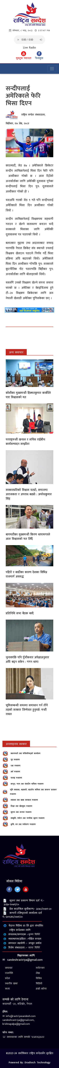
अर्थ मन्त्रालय (15, 771)
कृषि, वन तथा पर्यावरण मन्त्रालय (23, 824)
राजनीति (9, 973)
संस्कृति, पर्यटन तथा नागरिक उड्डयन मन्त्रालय (27, 818)
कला (7, 989)
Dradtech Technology (37, 1062)
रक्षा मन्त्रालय (15, 765)
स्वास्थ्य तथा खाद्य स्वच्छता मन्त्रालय (24, 800)
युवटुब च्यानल (23, 58)
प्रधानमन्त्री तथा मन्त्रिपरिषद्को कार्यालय (25, 753)
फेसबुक (39, 58)
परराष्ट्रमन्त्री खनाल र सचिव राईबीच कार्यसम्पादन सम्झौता (25, 441)
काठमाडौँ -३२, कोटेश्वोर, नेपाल (17, 1004)
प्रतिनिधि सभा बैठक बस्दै (20, 613)
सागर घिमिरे (34, 947)
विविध (39, 978)
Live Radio (29, 48)
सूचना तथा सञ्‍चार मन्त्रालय (21, 812)
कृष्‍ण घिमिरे (34, 934)
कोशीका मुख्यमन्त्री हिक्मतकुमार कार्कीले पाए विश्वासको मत (28, 395)
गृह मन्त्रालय (15, 759)
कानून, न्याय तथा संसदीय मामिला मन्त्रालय (27, 783)
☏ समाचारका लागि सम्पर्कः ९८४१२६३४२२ (23, 1037)
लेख (38, 973)
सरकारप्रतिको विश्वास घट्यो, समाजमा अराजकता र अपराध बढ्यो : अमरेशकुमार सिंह (29, 494)
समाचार (8, 968)
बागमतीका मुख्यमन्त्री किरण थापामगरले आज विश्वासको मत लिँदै (28, 536)
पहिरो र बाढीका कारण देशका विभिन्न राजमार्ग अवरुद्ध (26, 574)
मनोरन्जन (40, 968)
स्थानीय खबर (11, 983)
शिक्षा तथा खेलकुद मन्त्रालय (21, 806)
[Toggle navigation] (52, 68)
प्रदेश (7, 978)
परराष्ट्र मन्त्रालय (16, 777)
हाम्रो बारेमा (41, 989)
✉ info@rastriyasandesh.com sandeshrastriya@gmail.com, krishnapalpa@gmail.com (19, 1020)
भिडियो (39, 983)
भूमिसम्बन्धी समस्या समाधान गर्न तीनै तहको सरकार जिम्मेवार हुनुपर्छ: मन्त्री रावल (27, 710)
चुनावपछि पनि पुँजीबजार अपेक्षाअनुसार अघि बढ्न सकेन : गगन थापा (27, 659)
